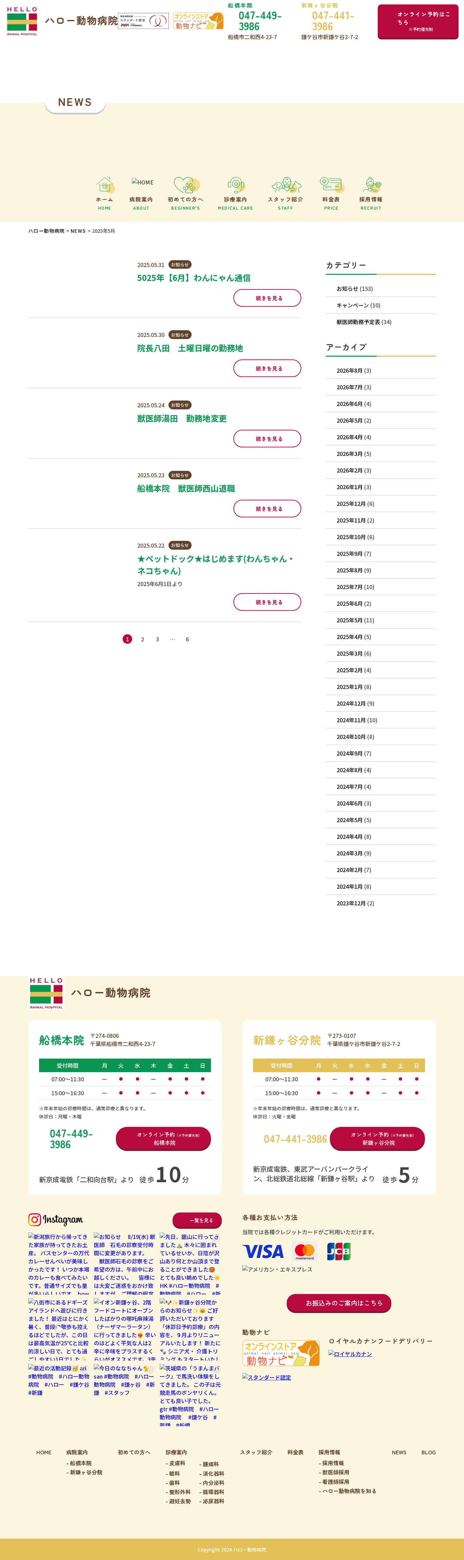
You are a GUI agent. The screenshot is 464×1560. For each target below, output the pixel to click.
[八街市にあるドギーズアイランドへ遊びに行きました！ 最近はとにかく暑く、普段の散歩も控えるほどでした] (59, 1329)
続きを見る (269, 298)
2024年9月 (350, 753)
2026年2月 (350, 470)
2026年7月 (350, 387)
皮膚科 (177, 1463)
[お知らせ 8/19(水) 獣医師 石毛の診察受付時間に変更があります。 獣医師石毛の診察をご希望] (125, 1264)
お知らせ (180, 264)
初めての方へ (134, 1452)
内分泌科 (214, 1482)
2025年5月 (350, 620)
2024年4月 (350, 836)
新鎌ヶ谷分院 (86, 1472)
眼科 (174, 1473)
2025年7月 (350, 587)
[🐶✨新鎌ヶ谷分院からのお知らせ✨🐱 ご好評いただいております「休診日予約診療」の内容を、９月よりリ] (191, 1329)
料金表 (295, 1452)
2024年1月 (350, 886)
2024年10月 (351, 736)
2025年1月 (350, 686)
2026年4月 (350, 437)
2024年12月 (351, 703)
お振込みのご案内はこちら (344, 1302)
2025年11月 (351, 520)
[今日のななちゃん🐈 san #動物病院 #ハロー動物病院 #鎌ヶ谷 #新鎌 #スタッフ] (125, 1395)
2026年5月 (350, 420)
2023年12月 (351, 903)
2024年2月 (350, 870)
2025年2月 (350, 670)
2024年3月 (350, 853)
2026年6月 (350, 404)
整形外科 (180, 1492)
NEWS (78, 230)
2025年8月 (350, 570)
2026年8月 (350, 370)
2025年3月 (350, 653)
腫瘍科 (211, 1464)
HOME (43, 1452)
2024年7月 (350, 786)
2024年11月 (351, 720)
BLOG (429, 1452)
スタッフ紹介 (256, 1452)
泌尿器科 (214, 1501)
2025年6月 (350, 603)
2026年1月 (350, 487)
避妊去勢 (180, 1501)
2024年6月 (350, 803)
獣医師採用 (336, 1472)
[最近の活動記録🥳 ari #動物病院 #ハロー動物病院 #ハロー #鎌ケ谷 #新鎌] (59, 1395)
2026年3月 (350, 453)
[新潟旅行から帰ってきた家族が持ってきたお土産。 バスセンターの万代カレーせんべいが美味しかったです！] (59, 1264)
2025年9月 (350, 553)
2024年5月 (350, 820)
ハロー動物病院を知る (349, 1491)
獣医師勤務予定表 (358, 322)
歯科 (174, 1482)
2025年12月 (351, 503)
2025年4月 (350, 637)
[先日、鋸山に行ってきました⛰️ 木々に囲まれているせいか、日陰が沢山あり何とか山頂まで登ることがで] (191, 1264)
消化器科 (214, 1473)
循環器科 (214, 1492)
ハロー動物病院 (46, 230)
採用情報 (333, 1463)
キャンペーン (353, 305)
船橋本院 (81, 1463)
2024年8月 (350, 770)
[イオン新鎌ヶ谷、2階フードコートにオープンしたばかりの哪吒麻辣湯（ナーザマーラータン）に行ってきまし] (125, 1329)
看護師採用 (336, 1481)
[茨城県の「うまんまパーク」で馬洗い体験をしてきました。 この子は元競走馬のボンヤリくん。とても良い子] (191, 1395)
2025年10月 (351, 537)
